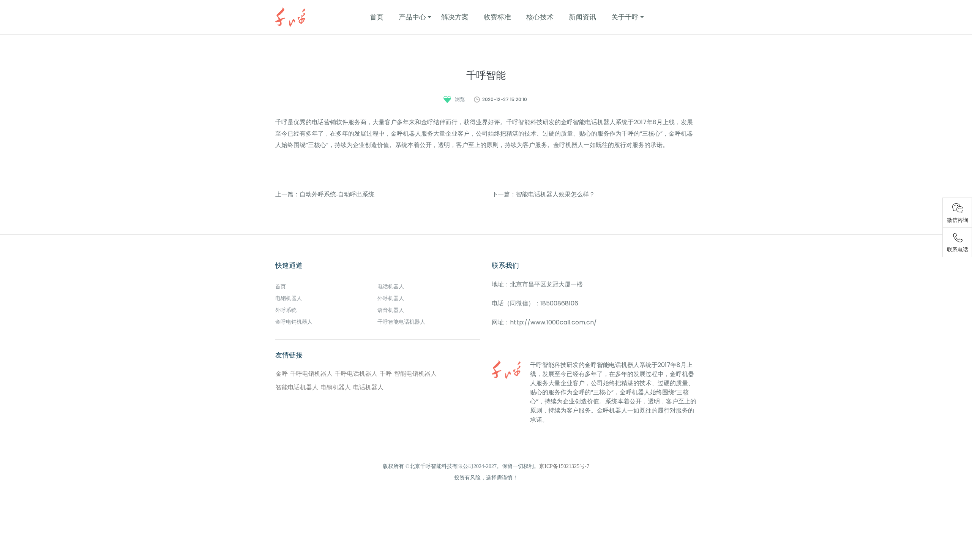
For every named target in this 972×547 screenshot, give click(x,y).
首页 (376, 17)
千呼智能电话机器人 (401, 322)
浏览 (460, 99)
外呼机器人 (390, 298)
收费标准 (497, 17)
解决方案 (455, 17)
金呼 (282, 373)
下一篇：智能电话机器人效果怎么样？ (543, 194)
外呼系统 (286, 310)
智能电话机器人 (297, 387)
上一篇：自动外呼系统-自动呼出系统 (324, 194)
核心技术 (540, 17)
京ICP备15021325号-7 (564, 466)
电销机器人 (288, 298)
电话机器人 (390, 286)
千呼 (386, 373)
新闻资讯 (582, 17)
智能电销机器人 (415, 373)
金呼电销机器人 (293, 322)
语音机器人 (390, 310)
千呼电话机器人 (356, 373)
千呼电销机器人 (311, 373)
